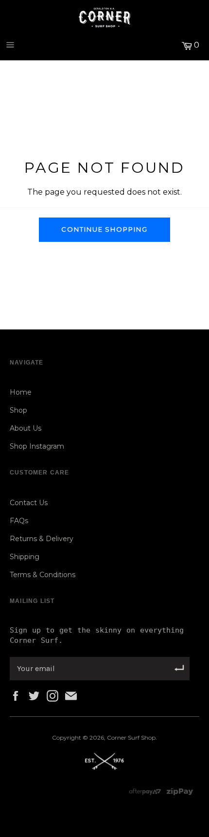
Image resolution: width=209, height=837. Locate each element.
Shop (18, 410)
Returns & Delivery (41, 538)
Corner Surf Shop (131, 737)
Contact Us (29, 502)
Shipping (24, 556)
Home (21, 392)
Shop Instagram (37, 446)
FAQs (19, 520)
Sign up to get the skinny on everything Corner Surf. (97, 635)
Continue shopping (104, 229)
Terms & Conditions (42, 574)
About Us (25, 428)
